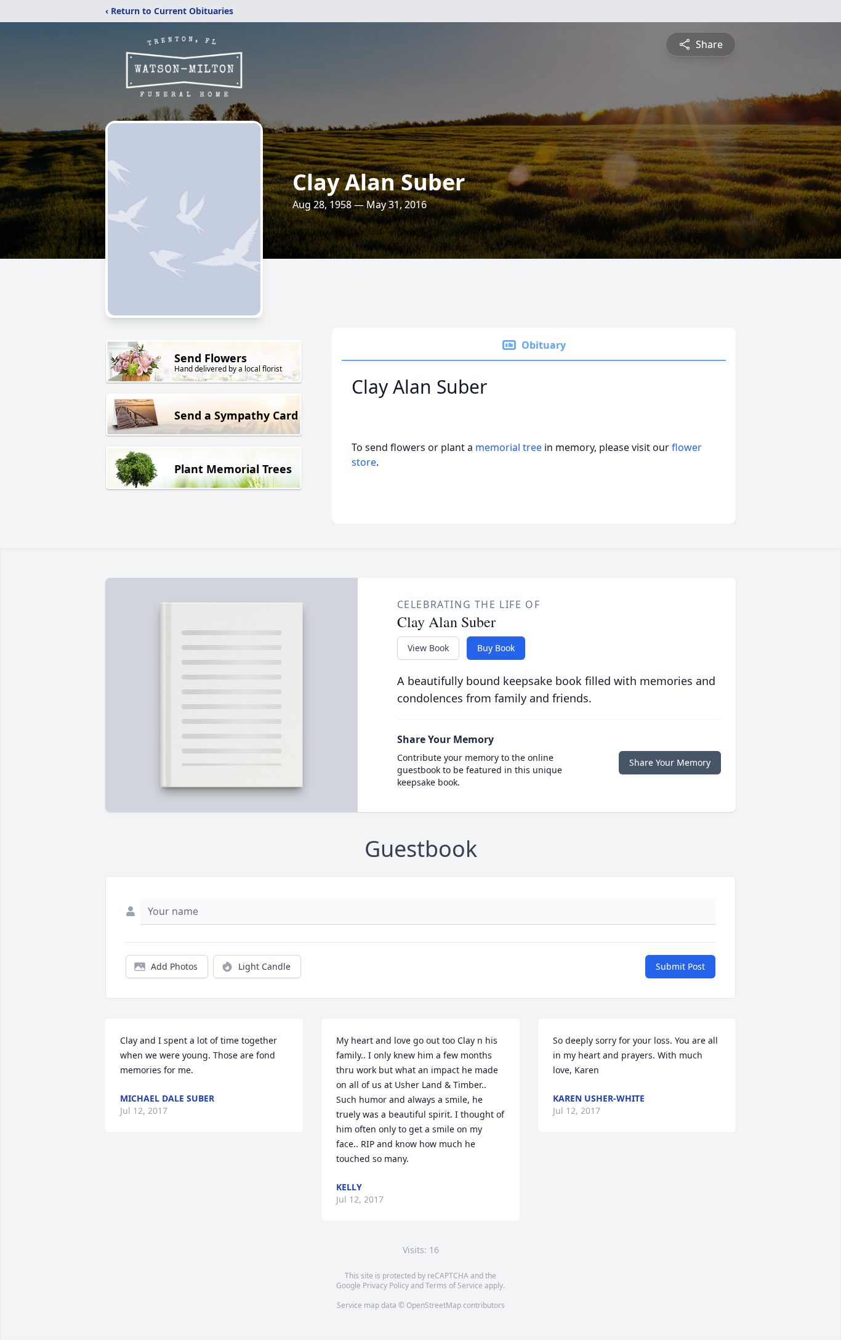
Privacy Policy (386, 1285)
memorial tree (508, 447)
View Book (428, 648)
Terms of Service (454, 1285)
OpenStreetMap (433, 1305)
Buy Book (496, 648)
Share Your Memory (669, 762)
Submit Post (680, 966)
